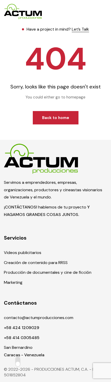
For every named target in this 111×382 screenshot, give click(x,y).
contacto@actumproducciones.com (38, 317)
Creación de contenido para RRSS (36, 262)
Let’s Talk (80, 29)
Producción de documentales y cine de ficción (47, 272)
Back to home (55, 117)
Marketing (13, 282)
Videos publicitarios (22, 252)
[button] (104, 11)
